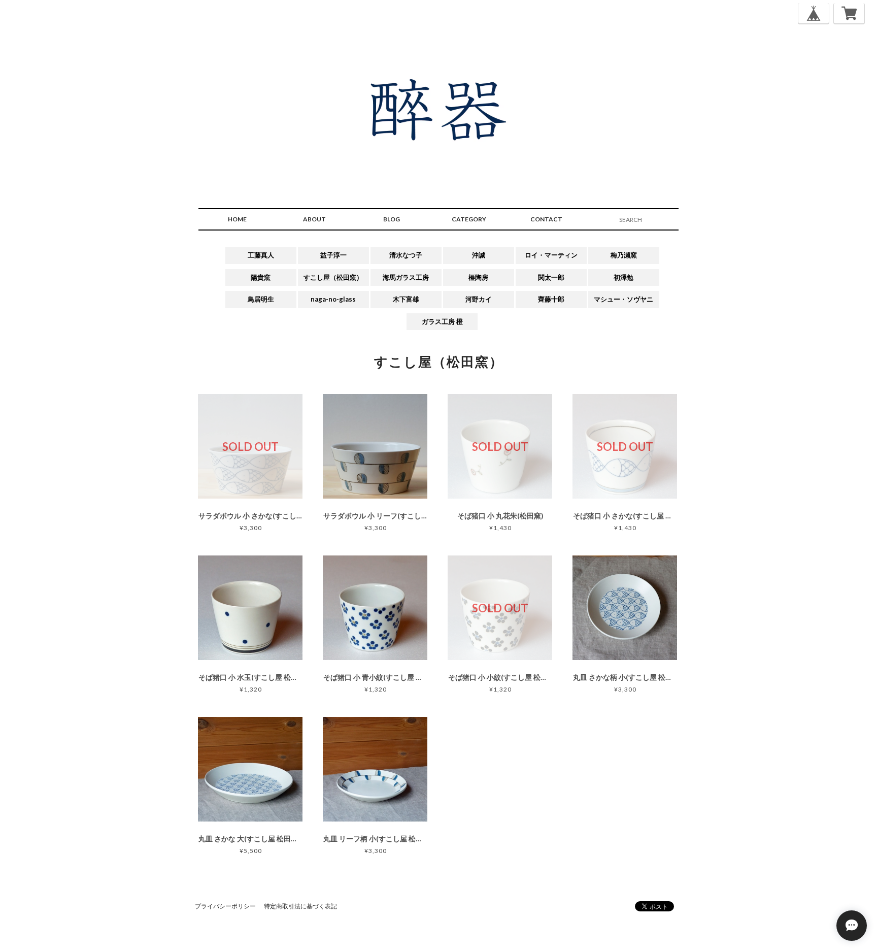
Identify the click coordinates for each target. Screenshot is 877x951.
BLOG (391, 219)
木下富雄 (406, 299)
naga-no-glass (333, 299)
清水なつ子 (405, 255)
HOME (237, 219)
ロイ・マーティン (551, 255)
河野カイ (478, 299)
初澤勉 (623, 277)
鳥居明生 (261, 299)
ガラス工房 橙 (442, 321)
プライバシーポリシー (225, 906)
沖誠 (478, 255)
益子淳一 (333, 255)
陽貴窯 (261, 277)
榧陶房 (478, 277)
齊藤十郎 (551, 299)
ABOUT (314, 219)
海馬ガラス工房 (406, 277)
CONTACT (546, 219)
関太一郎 (551, 277)
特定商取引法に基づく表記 (300, 906)
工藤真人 (261, 255)
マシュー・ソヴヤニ (623, 299)
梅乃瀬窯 (624, 255)
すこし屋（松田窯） (333, 277)
